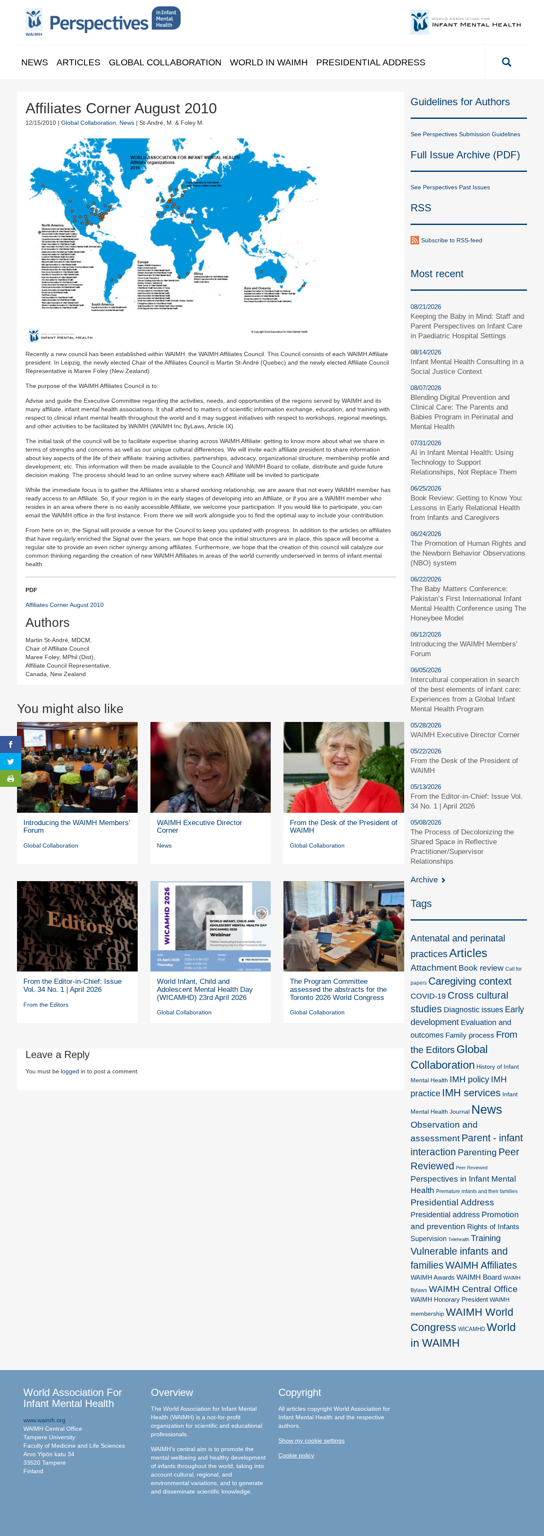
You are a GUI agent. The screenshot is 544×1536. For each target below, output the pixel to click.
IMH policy (469, 1079)
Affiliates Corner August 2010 (65, 604)
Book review (481, 967)
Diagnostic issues (473, 1009)
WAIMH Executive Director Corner (199, 827)
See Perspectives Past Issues (450, 187)
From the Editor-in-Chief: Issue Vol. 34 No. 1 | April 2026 (72, 985)
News (34, 62)
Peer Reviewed (471, 1167)
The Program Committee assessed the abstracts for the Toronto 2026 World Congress (338, 989)
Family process (469, 1035)
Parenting (477, 1152)
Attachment (434, 967)
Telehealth (458, 1239)
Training (486, 1238)
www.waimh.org (44, 1420)
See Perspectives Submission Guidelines (465, 134)
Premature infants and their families (477, 1191)
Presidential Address (370, 62)
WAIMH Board (479, 1277)
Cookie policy (296, 1455)
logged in (73, 1071)
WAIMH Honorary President (449, 1299)
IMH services (471, 1092)
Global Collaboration (165, 62)
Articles (78, 62)
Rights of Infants (493, 1226)
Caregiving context (470, 981)
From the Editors (45, 1004)
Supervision (429, 1238)
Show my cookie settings (311, 1440)
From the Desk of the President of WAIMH (343, 827)
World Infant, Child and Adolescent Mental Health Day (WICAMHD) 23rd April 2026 (205, 989)
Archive (425, 879)
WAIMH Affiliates (481, 1265)
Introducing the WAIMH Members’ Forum (76, 827)
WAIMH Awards (433, 1277)
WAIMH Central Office (473, 1289)
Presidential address (445, 1214)
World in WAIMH (269, 62)
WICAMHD (471, 1329)
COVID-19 (428, 995)
